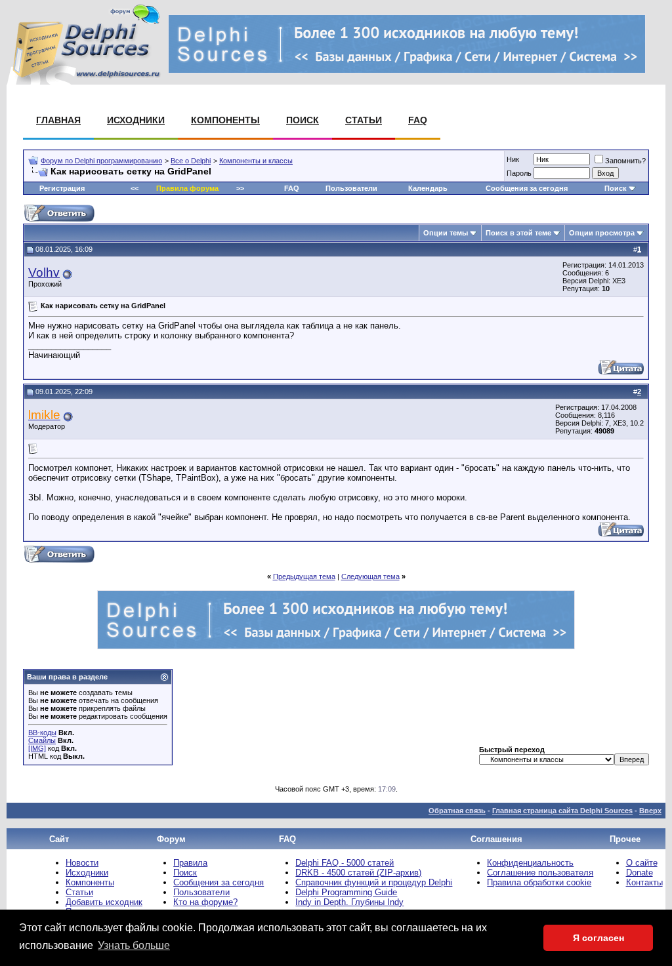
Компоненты (225, 120)
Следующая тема (370, 576)
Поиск (302, 120)
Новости (82, 863)
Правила (190, 863)
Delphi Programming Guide (346, 892)
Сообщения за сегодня (527, 188)
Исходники (136, 120)
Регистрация (62, 188)
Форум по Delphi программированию (101, 161)
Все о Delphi (191, 161)
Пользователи (351, 188)
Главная (58, 120)
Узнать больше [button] (134, 945)
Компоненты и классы (256, 161)
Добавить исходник (104, 902)
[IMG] (37, 748)
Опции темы (445, 233)
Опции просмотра (602, 233)
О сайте (642, 863)
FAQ (417, 120)
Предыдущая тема (304, 576)
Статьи (363, 120)
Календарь (428, 188)
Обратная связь (457, 811)
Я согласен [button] (598, 938)
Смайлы (42, 740)
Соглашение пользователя (540, 872)
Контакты (644, 882)
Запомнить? (625, 161)
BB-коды (42, 732)
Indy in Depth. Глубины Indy (349, 902)
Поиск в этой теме (518, 233)
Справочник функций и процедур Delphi (373, 882)
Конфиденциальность (530, 863)
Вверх (650, 811)
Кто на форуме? (205, 902)
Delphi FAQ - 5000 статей (344, 863)
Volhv (44, 272)
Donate (639, 872)
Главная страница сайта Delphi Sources (562, 811)
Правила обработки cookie (539, 882)
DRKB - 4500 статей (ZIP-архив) (358, 872)
